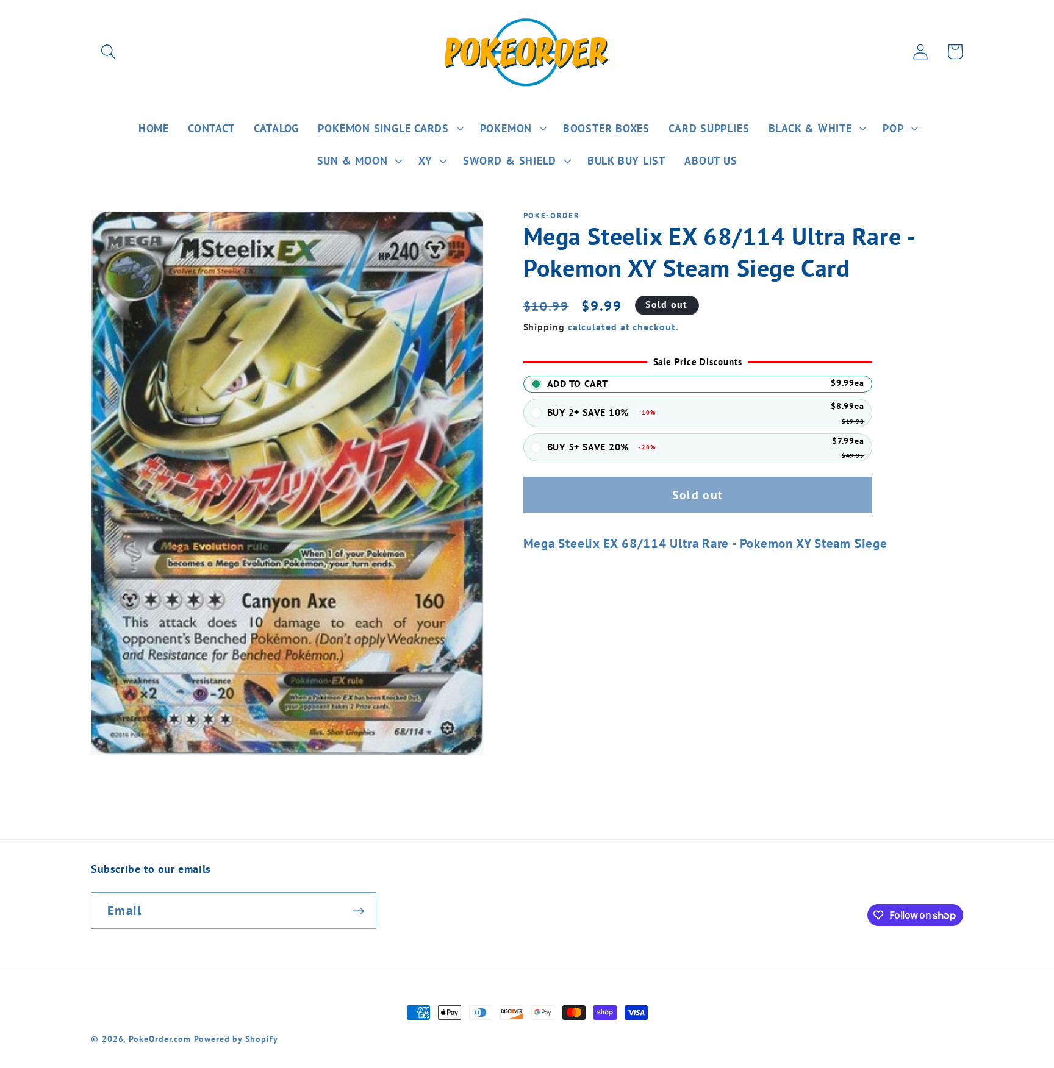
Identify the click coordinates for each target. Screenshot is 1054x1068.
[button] (108, 51)
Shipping (544, 327)
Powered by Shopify (236, 1038)
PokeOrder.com (160, 1038)
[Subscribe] (358, 911)
